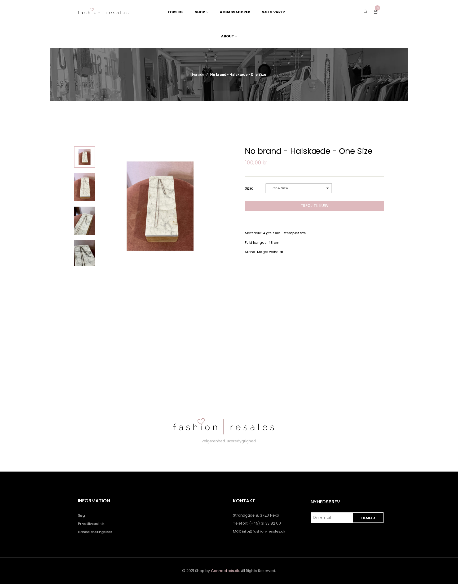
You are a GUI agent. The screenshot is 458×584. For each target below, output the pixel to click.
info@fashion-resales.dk (263, 531)
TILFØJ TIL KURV (314, 205)
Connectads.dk (225, 570)
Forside (198, 74)
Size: (249, 188)
